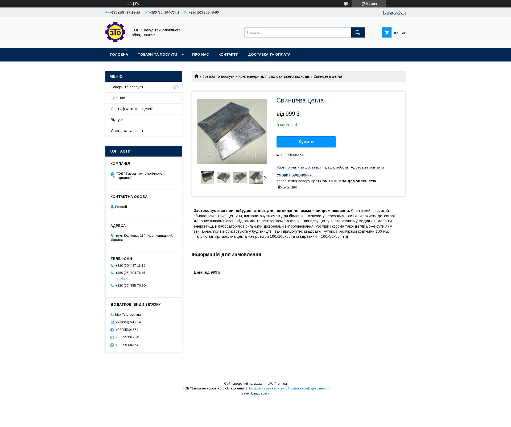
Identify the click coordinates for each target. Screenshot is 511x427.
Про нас (200, 54)
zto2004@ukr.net (128, 322)
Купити (306, 141)
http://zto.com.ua (128, 315)
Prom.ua (280, 383)
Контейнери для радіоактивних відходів (274, 76)
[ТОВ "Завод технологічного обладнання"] (115, 41)
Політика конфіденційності (308, 388)
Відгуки (117, 120)
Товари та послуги (157, 54)
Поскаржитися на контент (267, 388)
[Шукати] (358, 32)
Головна (119, 54)
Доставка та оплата (269, 54)
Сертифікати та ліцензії (132, 109)
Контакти (228, 54)
